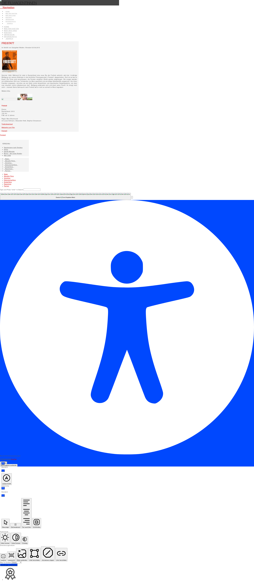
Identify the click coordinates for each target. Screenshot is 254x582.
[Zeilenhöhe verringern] (3, 495)
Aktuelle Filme (10, 161)
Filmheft (4, 131)
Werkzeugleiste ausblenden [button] (9, 465)
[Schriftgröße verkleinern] (3, 470)
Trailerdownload (7, 124)
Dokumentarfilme (11, 165)
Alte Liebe (7, 155)
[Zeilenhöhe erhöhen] (3, 488)
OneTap (13, 459)
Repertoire (9, 169)
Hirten (6, 149)
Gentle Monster (9, 151)
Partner (7, 171)
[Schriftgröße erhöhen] (3, 463)
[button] (7, 7)
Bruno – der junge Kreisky (13, 153)
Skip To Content (6, 562)
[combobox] (65, 196)
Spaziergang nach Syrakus (13, 147)
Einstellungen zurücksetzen (9, 565)
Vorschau (8, 163)
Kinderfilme (9, 167)
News (7, 159)
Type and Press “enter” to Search (11, 190)
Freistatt (3, 135)
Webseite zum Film (8, 127)
